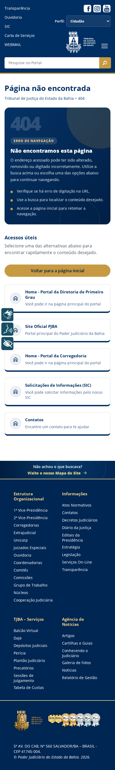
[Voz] (7, 329)
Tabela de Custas (29, 687)
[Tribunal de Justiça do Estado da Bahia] (80, 42)
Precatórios (24, 668)
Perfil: (60, 21)
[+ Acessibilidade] (7, 343)
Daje (18, 638)
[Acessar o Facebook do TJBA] (87, 8)
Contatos (70, 512)
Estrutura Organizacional (29, 496)
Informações (74, 493)
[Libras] (7, 314)
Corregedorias (26, 525)
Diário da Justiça (76, 527)
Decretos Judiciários (80, 520)
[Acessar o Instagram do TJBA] (97, 8)
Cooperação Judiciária (33, 600)
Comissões (23, 577)
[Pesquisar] (105, 62)
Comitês (21, 570)
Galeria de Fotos (76, 662)
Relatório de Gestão (79, 677)
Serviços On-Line (77, 562)
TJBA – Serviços (29, 619)
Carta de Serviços (19, 35)
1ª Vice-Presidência (31, 510)
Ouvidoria (13, 17)
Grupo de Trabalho (30, 585)
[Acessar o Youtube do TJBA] (106, 8)
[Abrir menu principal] (104, 46)
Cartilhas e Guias (77, 643)
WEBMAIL (13, 44)
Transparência (17, 8)
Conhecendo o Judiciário (75, 653)
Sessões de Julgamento (24, 678)
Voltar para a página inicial (57, 271)
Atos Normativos (76, 505)
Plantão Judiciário (29, 660)
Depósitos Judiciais (30, 645)
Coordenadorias (28, 562)
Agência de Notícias (73, 622)
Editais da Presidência (72, 538)
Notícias (69, 670)
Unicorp (21, 540)
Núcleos (21, 592)
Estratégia (71, 547)
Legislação (71, 554)
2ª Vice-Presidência (31, 517)
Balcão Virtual (26, 630)
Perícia (20, 653)
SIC (7, 26)
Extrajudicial (25, 532)
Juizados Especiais (30, 547)
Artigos (68, 635)
